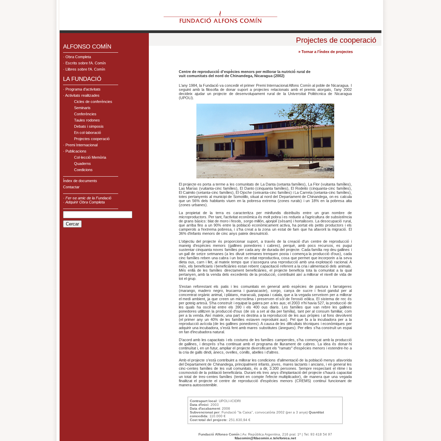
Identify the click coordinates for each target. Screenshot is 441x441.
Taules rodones (87, 120)
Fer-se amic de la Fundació (88, 198)
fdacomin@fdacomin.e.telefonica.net (265, 438)
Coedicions (83, 170)
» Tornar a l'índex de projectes (325, 52)
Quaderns (82, 163)
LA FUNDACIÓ (82, 79)
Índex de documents (80, 181)
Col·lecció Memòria (90, 157)
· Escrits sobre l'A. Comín (84, 63)
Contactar (71, 187)
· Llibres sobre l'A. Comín (84, 69)
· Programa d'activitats (82, 89)
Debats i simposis (89, 126)
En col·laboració (87, 132)
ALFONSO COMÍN (87, 46)
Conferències (85, 114)
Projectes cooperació (92, 139)
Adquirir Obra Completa (85, 202)
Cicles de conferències (93, 101)
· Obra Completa (77, 57)
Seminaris (82, 108)
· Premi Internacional (80, 145)
